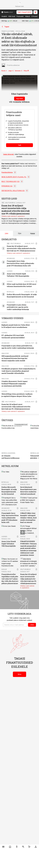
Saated (22, 536)
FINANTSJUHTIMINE (8, 31)
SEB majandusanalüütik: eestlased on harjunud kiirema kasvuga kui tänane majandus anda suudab (15, 358)
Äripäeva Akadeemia (8, 453)
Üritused (34, 16)
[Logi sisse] (35, 846)
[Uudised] (10, 846)
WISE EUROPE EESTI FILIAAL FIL (14, 177)
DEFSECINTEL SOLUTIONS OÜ (13, 191)
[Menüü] (3, 846)
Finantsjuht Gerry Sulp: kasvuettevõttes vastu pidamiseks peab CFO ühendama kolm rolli (20, 263)
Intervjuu (10, 292)
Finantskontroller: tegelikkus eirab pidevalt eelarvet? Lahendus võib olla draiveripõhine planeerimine (10, 578)
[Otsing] (23, 846)
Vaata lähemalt (8, 154)
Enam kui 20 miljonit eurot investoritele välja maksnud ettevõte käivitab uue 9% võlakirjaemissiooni (16, 209)
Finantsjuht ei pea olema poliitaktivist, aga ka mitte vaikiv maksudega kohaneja (18, 307)
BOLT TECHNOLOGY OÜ (11, 181)
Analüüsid (5, 353)
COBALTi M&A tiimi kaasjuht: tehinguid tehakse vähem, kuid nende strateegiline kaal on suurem (28, 517)
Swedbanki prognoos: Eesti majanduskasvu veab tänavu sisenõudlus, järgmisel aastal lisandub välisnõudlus (18, 371)
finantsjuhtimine (7, 172)
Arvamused (11, 258)
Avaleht (4, 16)
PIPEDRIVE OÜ (7, 186)
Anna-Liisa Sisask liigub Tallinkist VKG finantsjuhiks (9, 543)
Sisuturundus (10, 203)
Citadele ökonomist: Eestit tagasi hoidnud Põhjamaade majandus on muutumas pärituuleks (15, 383)
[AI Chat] (29, 846)
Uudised (9, 271)
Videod (27, 16)
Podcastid (20, 16)
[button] (15, 625)
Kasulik (4, 569)
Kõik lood (11, 16)
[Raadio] (16, 846)
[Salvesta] (36, 243)
